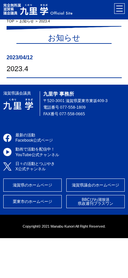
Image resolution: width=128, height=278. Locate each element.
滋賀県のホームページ (32, 185)
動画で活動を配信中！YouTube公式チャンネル (37, 152)
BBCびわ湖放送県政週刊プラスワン (95, 201)
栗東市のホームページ (32, 201)
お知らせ (26, 21)
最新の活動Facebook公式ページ (34, 138)
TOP (10, 21)
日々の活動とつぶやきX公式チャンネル (35, 166)
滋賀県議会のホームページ (95, 185)
